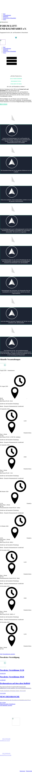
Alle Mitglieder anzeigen (6, 705)
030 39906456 (6, 753)
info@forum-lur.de (5, 740)
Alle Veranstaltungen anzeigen (7, 654)
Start (4, 14)
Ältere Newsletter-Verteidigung (7, 704)
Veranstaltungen (7, 15)
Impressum (22, 771)
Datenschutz (29, 771)
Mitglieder (5, 16)
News (4, 19)
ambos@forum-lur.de (5, 755)
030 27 (4, 738)
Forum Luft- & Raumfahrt (9, 18)
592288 (8, 738)
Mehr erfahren (3, 104)
